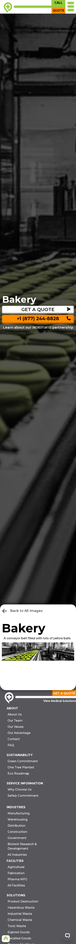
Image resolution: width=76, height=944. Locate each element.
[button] (70, 7)
